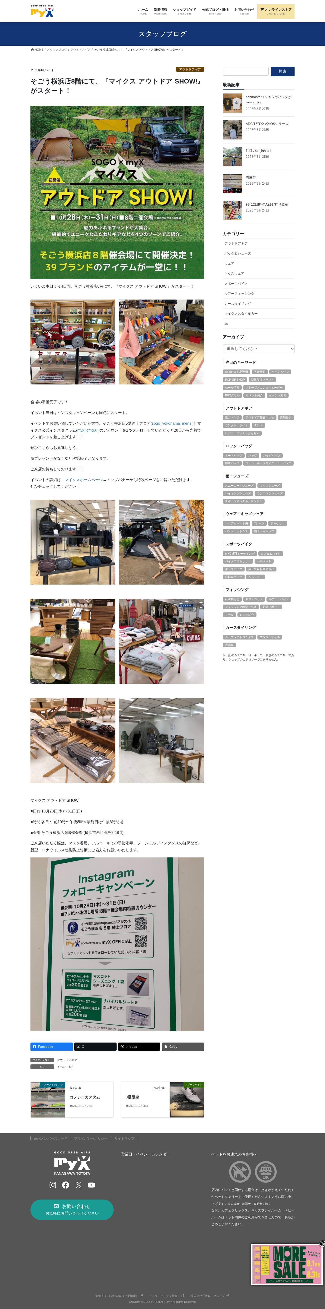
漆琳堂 (251, 177)
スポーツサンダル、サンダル (243, 501)
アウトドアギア (190, 69)
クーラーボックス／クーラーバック (268, 463)
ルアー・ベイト (279, 599)
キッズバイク (233, 569)
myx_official (87, 430)
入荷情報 (260, 372)
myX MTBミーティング (240, 553)
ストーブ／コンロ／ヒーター (264, 387)
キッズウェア (234, 273)
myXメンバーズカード (50, 1138)
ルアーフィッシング (239, 293)
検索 (282, 71)
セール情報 (232, 387)
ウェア (229, 263)
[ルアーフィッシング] (48, 1099)
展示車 (229, 645)
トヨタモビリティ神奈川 (164, 1296)
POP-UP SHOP (235, 379)
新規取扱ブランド (262, 379)
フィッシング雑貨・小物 (240, 607)
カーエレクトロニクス (239, 637)
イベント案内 (65, 1066)
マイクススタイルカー (241, 313)
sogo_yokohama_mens (171, 423)
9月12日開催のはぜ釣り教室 (267, 204)
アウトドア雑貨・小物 (260, 417)
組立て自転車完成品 (261, 569)
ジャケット (278, 523)
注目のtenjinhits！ (259, 151)
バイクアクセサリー (238, 561)
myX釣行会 (232, 599)
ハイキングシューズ (238, 493)
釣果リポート (271, 607)
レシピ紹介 (247, 614)
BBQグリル (232, 395)
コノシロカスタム (85, 1097)
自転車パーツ (233, 577)
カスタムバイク (271, 553)
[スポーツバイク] (187, 1099)
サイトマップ (124, 1138)
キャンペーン (280, 372)
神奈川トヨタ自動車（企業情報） (117, 1296)
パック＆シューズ (237, 253)
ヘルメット (264, 561)
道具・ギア (232, 417)
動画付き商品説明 (236, 372)
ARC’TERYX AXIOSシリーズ (267, 124)
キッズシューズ (270, 485)
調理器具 (286, 417)
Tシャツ (259, 523)
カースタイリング (237, 303)
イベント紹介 (254, 395)
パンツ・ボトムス (236, 531)
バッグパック (271, 455)
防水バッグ (232, 463)
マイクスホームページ (84, 480)
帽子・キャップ (264, 531)
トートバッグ (233, 455)
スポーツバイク (236, 283)
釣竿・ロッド (254, 599)
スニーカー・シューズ (239, 485)
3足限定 (132, 1097)
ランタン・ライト (236, 425)
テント (258, 425)
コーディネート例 (236, 523)
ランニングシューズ (270, 493)
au (226, 323)
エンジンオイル (270, 637)
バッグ (252, 455)
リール (229, 614)
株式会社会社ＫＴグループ (208, 1296)
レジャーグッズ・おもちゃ (242, 433)
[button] (72, 1210)
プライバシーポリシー (91, 1138)
